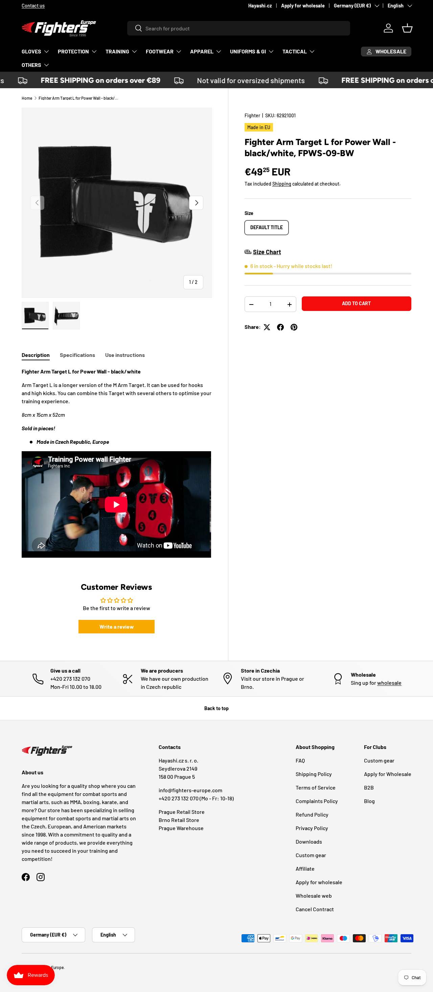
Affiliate (305, 868)
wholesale (389, 682)
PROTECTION (73, 51)
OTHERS (31, 65)
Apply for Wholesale (387, 774)
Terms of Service (316, 787)
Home (27, 98)
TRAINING (117, 51)
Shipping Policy (314, 774)
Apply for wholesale (303, 5)
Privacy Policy (312, 828)
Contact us (199, 5)
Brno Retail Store (179, 820)
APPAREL (201, 51)
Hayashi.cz (260, 5)
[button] (407, 28)
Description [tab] (36, 355)
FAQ (300, 760)
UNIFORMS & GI (248, 51)
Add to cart (356, 303)
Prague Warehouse (181, 828)
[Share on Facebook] (280, 327)
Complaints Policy (317, 801)
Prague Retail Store (182, 811)
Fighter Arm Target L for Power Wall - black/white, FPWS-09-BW (79, 98)
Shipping (281, 184)
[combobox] (238, 28)
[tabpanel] (117, 463)
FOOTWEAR (160, 51)
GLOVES (31, 51)
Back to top (216, 708)
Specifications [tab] (77, 355)
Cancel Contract (315, 909)
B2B (369, 787)
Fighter (252, 115)
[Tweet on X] (267, 327)
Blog (369, 801)
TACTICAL (294, 51)
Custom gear (311, 855)
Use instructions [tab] (125, 355)
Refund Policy (312, 814)
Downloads (309, 841)
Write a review (116, 626)
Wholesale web (314, 895)
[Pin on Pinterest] (294, 327)
